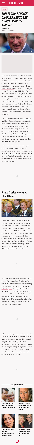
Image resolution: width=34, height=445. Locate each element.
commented (11, 296)
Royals (4, 9)
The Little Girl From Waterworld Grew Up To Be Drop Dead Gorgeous (25, 406)
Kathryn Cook (6, 28)
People (12, 101)
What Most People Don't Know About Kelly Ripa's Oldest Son (24, 432)
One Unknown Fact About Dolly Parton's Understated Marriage (8, 405)
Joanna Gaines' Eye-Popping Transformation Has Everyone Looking (8, 432)
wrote (19, 304)
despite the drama (12, 153)
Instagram (5, 228)
